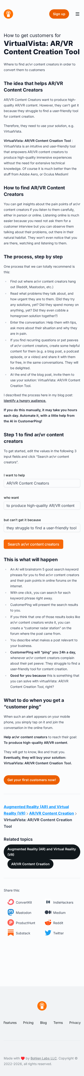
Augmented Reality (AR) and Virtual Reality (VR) (41, 852)
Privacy (75, 1023)
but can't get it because (22, 520)
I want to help (14, 475)
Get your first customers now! (31, 780)
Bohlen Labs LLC (44, 1058)
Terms (58, 1023)
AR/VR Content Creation (30, 864)
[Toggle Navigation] (77, 14)
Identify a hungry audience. (25, 401)
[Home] (8, 14)
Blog (43, 1023)
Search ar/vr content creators (33, 544)
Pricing (28, 1023)
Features (10, 1023)
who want (11, 497)
